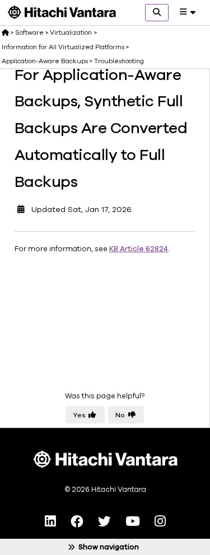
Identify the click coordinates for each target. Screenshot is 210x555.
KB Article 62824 (138, 249)
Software (29, 32)
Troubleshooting (119, 61)
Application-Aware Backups (45, 61)
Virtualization (71, 32)
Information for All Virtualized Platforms (63, 47)
